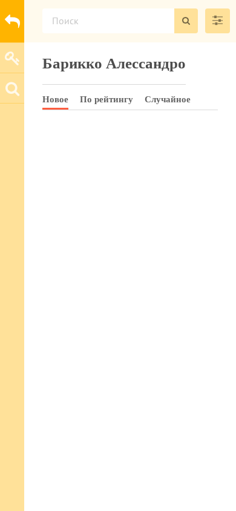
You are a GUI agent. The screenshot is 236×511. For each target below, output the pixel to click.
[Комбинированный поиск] (217, 20)
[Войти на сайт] (12, 57)
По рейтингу (106, 99)
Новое (55, 99)
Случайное (168, 99)
